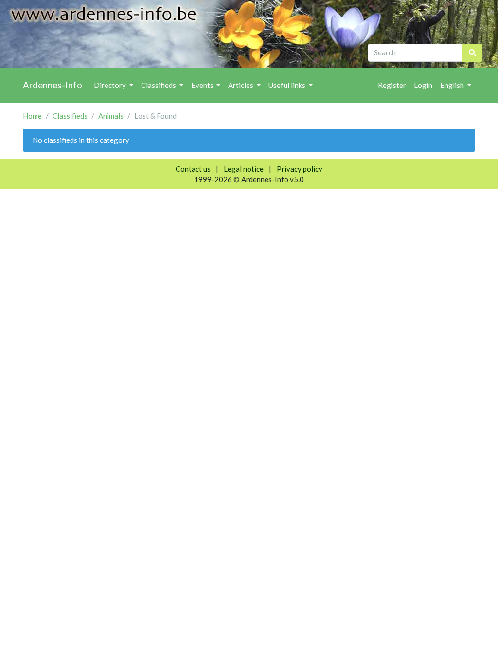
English (452, 85)
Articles (241, 85)
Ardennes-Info (52, 84)
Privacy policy (299, 168)
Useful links (287, 85)
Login (423, 85)
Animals (111, 115)
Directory (110, 85)
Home (32, 115)
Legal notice (244, 168)
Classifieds (159, 85)
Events (203, 85)
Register (392, 85)
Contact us (193, 168)
